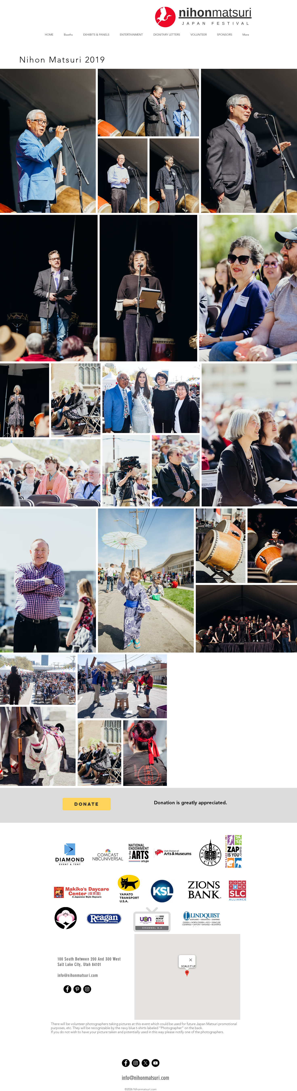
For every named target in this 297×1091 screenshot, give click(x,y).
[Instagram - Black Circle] (87, 989)
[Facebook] (126, 1063)
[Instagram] (136, 1063)
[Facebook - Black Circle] (67, 989)
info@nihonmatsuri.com (145, 1077)
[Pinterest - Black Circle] (77, 989)
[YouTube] (155, 1063)
